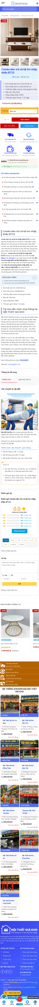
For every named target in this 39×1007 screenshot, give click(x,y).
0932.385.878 (7, 867)
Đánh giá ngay (19, 531)
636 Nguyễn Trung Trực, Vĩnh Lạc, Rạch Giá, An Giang (18, 193)
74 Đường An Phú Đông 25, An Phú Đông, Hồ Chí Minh (19, 204)
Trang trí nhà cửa (27, 16)
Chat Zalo (29, 126)
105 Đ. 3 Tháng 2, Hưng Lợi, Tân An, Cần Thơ (17, 182)
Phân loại (5, 111)
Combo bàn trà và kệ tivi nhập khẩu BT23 (16, 281)
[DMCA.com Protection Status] (30, 998)
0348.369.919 (27, 869)
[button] (3, 3)
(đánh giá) (16, 77)
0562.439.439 (7, 734)
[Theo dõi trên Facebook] (2, 971)
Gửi (19, 584)
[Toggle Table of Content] (33, 278)
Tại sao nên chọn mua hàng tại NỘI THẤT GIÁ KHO (19, 283)
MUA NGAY (25, 120)
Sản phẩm (5, 16)
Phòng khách (14, 16)
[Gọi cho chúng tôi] (10, 971)
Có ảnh (21, 544)
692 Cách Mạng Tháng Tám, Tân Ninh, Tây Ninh (18, 198)
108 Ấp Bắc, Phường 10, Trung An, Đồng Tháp (17, 187)
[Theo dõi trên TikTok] (6, 971)
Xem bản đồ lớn (13, 737)
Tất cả (6, 540)
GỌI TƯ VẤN (9, 126)
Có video (13, 544)
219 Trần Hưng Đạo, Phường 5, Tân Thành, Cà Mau (19, 177)
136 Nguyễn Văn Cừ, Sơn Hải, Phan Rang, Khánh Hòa (18, 215)
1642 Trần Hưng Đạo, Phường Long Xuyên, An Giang (18, 222)
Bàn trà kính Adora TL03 (9, 643)
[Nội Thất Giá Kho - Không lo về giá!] (19, 3)
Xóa (37, 107)
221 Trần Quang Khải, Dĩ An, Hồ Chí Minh (16, 209)
